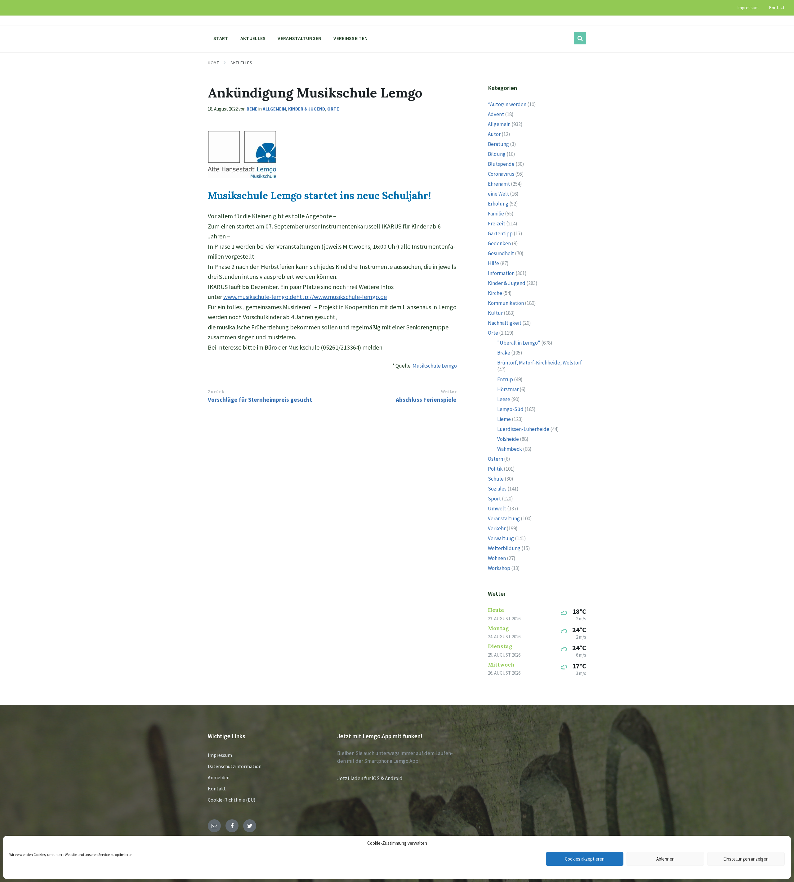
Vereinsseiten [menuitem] (350, 38)
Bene (252, 109)
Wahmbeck (509, 449)
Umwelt (497, 508)
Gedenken (499, 243)
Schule (496, 478)
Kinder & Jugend (306, 109)
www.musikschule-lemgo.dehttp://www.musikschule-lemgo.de (305, 297)
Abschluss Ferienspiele (426, 399)
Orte (333, 109)
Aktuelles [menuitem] (253, 38)
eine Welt (498, 193)
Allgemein (274, 109)
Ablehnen (665, 859)
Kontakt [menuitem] (777, 8)
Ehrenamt (499, 183)
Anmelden (219, 777)
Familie (496, 213)
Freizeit (496, 223)
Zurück (216, 391)
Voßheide (508, 439)
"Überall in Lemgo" (518, 342)
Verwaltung (501, 538)
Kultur (495, 313)
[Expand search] (580, 38)
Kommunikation (506, 303)
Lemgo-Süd (510, 409)
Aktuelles (241, 63)
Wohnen (497, 558)
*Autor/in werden (507, 104)
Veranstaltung (504, 518)
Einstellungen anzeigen (746, 859)
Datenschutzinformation (234, 766)
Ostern (495, 458)
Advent (496, 114)
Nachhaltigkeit (504, 322)
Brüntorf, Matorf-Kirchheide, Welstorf (539, 362)
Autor (494, 134)
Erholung (498, 203)
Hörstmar (508, 389)
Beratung (498, 144)
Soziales (497, 488)
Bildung (497, 154)
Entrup (505, 379)
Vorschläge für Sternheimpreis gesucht (260, 399)
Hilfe (493, 263)
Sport (494, 498)
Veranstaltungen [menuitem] (299, 38)
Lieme (504, 419)
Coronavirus (501, 173)
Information (501, 273)
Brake (503, 352)
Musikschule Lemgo (435, 365)
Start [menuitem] (220, 38)
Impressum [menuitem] (748, 8)
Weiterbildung (504, 548)
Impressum (220, 755)
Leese (503, 399)
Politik (495, 468)
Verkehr (497, 528)
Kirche (495, 293)
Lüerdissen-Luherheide (523, 429)
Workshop (499, 568)
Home (213, 63)
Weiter (448, 391)
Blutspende (501, 164)
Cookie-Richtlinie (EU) (231, 800)
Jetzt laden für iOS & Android (370, 778)
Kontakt (217, 788)
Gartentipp (500, 233)
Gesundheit (501, 253)
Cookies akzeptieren (584, 859)
